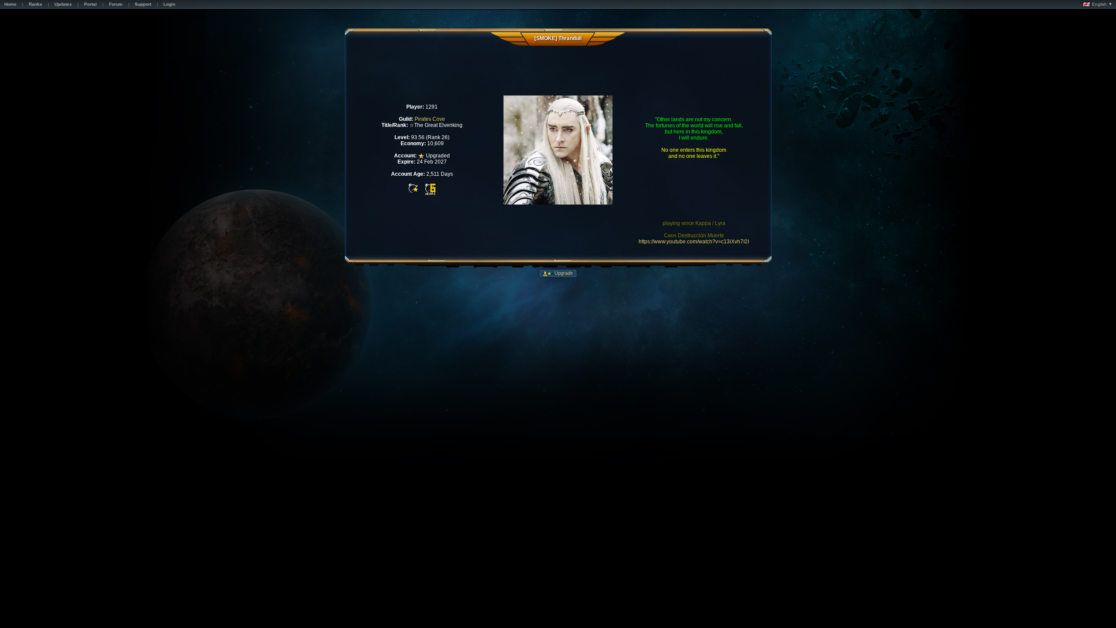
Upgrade (563, 273)
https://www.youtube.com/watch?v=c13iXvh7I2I (694, 242)
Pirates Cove (430, 119)
